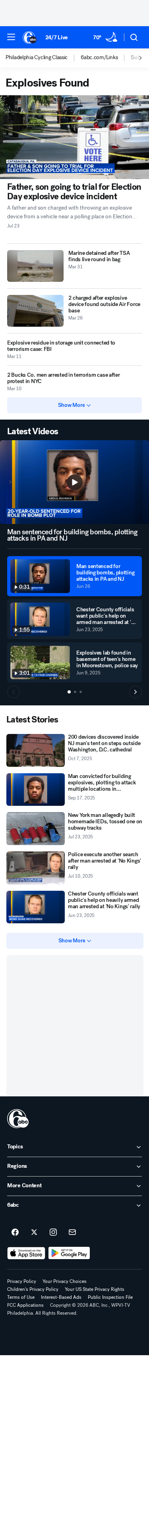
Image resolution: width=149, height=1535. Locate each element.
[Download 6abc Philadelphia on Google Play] (69, 1253)
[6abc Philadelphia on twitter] (34, 1232)
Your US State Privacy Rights (94, 1289)
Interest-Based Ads (61, 1297)
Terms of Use (21, 1297)
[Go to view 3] (80, 692)
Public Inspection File (110, 1297)
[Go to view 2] (75, 692)
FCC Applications (25, 1305)
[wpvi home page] (18, 1118)
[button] (11, 37)
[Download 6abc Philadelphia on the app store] (26, 1253)
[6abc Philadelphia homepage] (30, 37)
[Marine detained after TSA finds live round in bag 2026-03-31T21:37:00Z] (35, 266)
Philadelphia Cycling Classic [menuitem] (37, 57)
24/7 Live (56, 37)
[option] (43, 58)
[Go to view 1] (69, 691)
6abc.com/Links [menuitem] (99, 57)
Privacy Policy (21, 1281)
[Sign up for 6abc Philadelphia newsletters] (72, 1232)
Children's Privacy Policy (32, 1289)
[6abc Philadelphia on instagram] (53, 1232)
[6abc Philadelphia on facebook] (15, 1232)
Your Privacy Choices (65, 1281)
